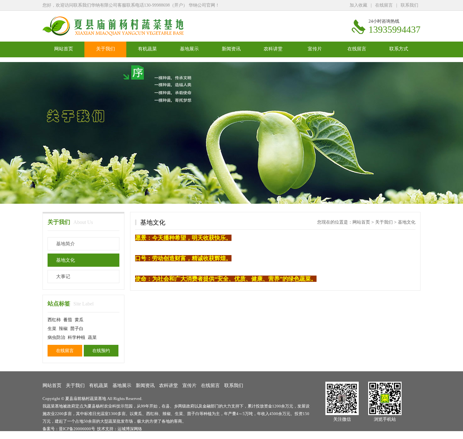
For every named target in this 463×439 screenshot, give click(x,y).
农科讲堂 (273, 48)
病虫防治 (56, 337)
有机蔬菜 (147, 48)
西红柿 (54, 319)
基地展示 (189, 48)
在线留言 (384, 5)
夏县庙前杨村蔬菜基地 (85, 398)
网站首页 (63, 48)
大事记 (63, 276)
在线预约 (101, 350)
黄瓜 (79, 319)
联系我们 (409, 5)
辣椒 (63, 328)
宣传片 (315, 48)
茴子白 (76, 328)
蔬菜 (92, 337)
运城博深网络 (129, 428)
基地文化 (65, 260)
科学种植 (76, 337)
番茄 (67, 319)
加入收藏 (358, 5)
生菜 (52, 328)
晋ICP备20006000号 (77, 428)
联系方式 (398, 48)
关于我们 (105, 48)
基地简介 (65, 243)
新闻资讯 (231, 48)
